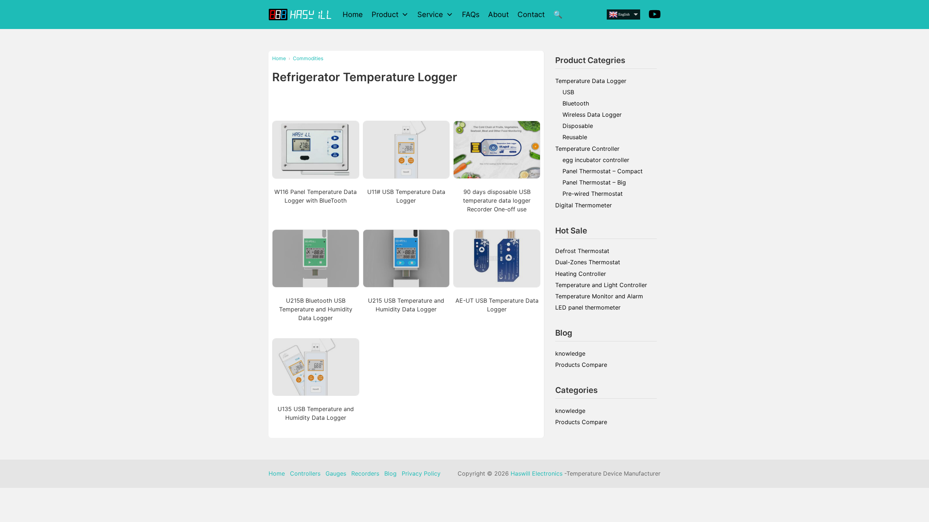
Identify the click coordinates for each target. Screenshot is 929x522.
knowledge (570, 353)
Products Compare (581, 364)
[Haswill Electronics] (301, 14)
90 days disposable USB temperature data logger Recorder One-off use (497, 200)
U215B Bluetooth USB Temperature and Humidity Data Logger (315, 309)
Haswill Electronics (536, 473)
